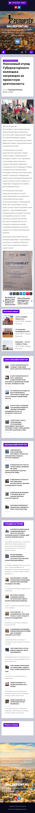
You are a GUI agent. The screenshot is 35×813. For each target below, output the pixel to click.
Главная (11, 806)
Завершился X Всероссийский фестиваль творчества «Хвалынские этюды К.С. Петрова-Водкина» (16, 454)
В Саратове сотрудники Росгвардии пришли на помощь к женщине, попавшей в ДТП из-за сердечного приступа (16, 409)
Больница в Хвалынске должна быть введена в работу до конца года (19, 507)
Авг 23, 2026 (19, 321)
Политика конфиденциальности (17, 809)
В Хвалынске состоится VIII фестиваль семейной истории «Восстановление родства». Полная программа (17, 468)
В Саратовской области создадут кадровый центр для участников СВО (20, 367)
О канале (17, 806)
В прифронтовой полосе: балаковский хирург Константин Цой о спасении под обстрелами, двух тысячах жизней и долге (17, 533)
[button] (26, 52)
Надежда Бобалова (15, 90)
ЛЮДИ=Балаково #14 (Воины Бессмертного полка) (18, 684)
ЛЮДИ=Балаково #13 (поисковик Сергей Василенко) (17, 702)
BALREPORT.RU (17, 26)
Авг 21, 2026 (19, 334)
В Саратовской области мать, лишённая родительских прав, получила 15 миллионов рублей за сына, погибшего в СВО (17, 379)
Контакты (23, 806)
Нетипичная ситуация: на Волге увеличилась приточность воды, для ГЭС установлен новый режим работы (17, 394)
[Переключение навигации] (22, 52)
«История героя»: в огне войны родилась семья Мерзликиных (19, 650)
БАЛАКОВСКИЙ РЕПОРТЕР (10, 60)
